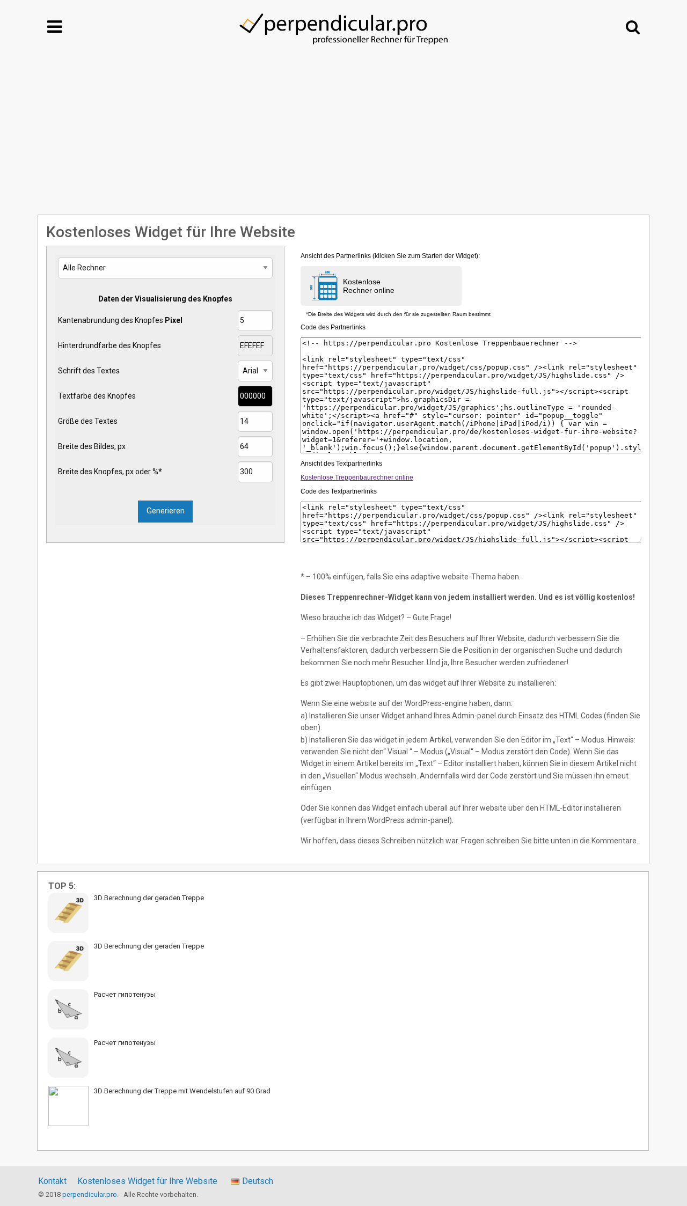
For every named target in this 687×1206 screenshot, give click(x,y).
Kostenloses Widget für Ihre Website (147, 1181)
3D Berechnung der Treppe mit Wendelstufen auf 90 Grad (182, 1091)
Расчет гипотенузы (125, 994)
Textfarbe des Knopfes (97, 396)
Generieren (166, 511)
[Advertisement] (343, 135)
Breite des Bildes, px (92, 446)
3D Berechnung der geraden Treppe (149, 898)
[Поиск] (633, 27)
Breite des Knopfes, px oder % (110, 471)
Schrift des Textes (89, 370)
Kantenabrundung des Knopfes (120, 320)
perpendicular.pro (89, 1194)
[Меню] (54, 27)
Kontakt (52, 1181)
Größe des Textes (88, 421)
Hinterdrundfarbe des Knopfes (109, 345)
